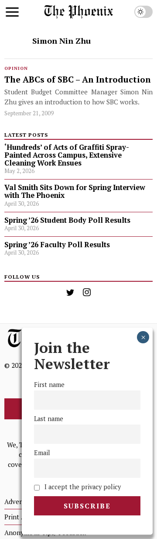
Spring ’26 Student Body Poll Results (67, 220)
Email (42, 453)
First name (49, 384)
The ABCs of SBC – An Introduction (77, 79)
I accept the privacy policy (82, 487)
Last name (48, 419)
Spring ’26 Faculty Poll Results (57, 245)
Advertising (21, 501)
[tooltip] (70, 292)
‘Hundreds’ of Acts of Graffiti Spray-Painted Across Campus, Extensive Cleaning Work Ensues (66, 155)
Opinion (16, 68)
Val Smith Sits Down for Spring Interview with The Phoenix (74, 191)
